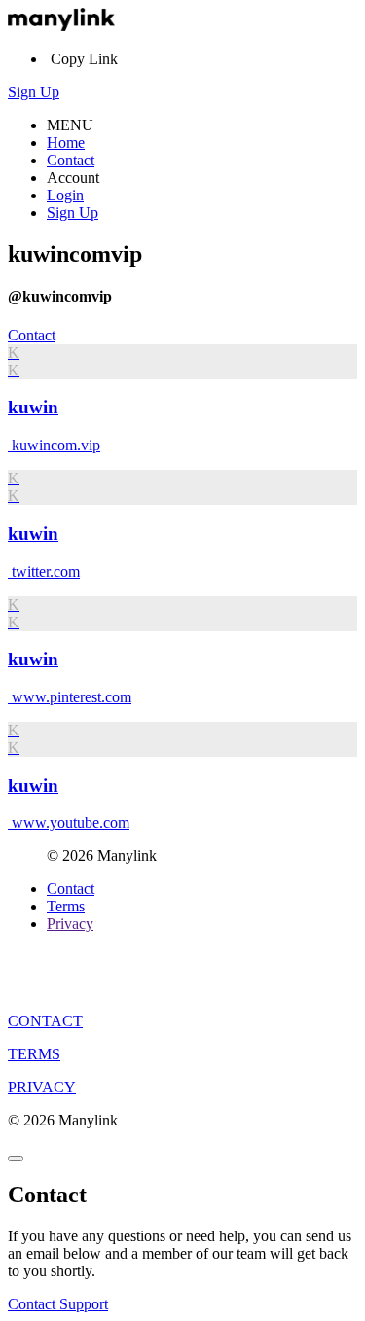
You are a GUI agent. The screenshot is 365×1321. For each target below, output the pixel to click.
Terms (66, 906)
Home (66, 142)
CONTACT (45, 1021)
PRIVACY (42, 1087)
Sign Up (33, 92)
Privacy (70, 923)
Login (65, 195)
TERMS (34, 1054)
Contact (70, 160)
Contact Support (58, 1304)
